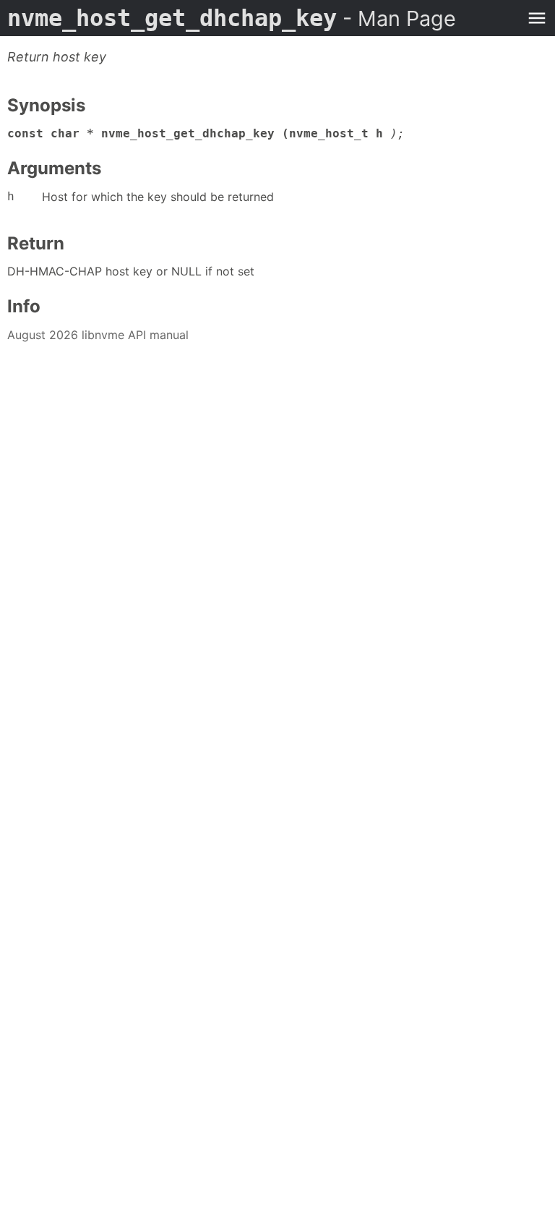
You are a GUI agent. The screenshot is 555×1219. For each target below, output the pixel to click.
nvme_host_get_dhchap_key (231, 18)
